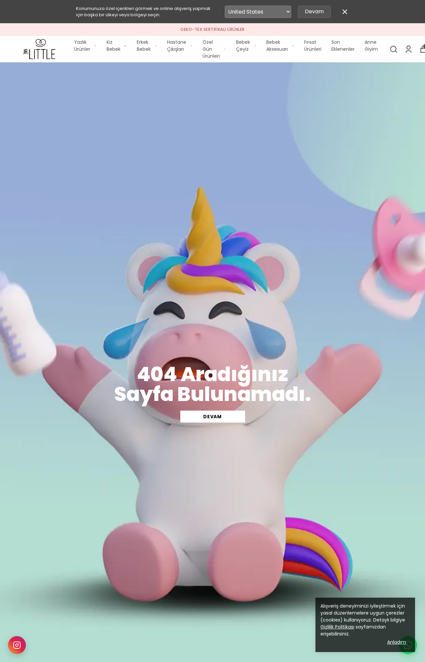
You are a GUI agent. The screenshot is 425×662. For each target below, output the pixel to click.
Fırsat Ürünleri (312, 45)
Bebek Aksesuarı (277, 45)
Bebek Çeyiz (243, 45)
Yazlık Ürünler (82, 45)
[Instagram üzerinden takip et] (17, 645)
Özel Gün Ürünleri (211, 49)
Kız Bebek (114, 45)
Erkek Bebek (144, 45)
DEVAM (212, 416)
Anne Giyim (371, 45)
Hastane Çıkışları (176, 45)
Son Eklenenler (343, 45)
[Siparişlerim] (408, 49)
